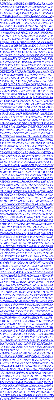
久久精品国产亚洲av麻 (43, 15)
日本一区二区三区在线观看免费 (14, 187)
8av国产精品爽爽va (18, 106)
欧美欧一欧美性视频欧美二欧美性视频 (20, 26)
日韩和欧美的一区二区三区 (11, 137)
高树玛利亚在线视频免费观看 (10, 49)
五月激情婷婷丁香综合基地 (39, 90)
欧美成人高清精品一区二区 (47, 90)
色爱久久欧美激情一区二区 (16, 73)
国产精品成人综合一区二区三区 (9, 180)
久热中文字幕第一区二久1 (26, 83)
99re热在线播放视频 (6, 154)
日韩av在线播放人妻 (39, 166)
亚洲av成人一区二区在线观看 (18, 56)
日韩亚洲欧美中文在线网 (47, 205)
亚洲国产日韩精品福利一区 (28, 93)
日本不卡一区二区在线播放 (24, 80)
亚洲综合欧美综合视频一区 (23, 101)
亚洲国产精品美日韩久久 (43, 39)
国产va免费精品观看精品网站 (20, 107)
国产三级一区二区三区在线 (41, 9)
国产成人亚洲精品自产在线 (38, 127)
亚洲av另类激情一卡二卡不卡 (30, 33)
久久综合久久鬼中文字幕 (27, 20)
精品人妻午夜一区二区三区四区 (29, 4)
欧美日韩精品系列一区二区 (23, 139)
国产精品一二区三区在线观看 (14, 133)
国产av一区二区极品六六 (17, 100)
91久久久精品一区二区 (40, 72)
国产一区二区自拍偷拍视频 (10, 194)
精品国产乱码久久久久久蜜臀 (15, 69)
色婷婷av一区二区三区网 (27, 126)
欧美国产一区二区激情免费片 (37, 3)
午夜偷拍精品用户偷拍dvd (45, 43)
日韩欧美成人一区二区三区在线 (42, 158)
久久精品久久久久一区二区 (41, 159)
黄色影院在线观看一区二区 (21, 94)
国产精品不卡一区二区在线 (6, 161)
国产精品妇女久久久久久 (30, 15)
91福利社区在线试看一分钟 (47, 41)
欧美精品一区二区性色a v (29, 96)
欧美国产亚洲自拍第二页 (28, 204)
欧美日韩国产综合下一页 (18, 167)
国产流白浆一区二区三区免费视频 (27, 125)
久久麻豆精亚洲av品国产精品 (22, 16)
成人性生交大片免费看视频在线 (37, 132)
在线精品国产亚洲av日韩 (50, 39)
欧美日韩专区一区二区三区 (45, 65)
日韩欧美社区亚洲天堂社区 (28, 87)
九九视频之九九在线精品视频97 (7, 44)
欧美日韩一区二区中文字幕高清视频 (46, 141)
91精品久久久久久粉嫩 (24, 58)
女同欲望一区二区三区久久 (19, 46)
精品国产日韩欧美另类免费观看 (9, 153)
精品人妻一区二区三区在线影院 (30, 141)
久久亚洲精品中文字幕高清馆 (34, 83)
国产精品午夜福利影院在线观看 (27, 201)
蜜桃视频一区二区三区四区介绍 (13, 141)
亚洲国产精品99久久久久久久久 (45, 69)
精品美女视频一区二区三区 (15, 177)
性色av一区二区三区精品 (17, 82)
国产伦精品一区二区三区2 (16, 72)
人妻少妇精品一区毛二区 (25, 67)
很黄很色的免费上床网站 (40, 185)
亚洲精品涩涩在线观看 (9, 110)
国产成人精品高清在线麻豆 (41, 20)
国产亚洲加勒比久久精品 (11, 10)
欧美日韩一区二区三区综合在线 (5, 111)
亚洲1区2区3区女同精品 (31, 2)
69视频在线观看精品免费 (28, 38)
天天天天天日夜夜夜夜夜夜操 (12, 193)
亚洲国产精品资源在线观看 (48, 159)
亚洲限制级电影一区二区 (38, 171)
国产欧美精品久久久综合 (47, 122)
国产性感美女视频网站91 (45, 2)
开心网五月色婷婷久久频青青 (35, 151)
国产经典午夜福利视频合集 (7, 175)
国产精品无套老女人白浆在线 (43, 93)
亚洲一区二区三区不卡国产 (13, 201)
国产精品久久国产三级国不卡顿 (32, 23)
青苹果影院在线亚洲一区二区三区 (30, 6)
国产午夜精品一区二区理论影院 (9, 43)
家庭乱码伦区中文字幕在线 (45, 210)
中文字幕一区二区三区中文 (15, 178)
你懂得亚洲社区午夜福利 (10, 61)
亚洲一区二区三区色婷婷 (13, 168)
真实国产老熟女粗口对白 (5, 195)
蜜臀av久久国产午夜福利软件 (31, 58)
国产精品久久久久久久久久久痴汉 (15, 22)
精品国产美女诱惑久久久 (17, 206)
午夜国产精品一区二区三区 (41, 35)
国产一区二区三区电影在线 (43, 25)
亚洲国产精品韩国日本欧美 (46, 31)
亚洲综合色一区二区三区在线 (26, 167)
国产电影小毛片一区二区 (27, 78)
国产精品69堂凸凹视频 (14, 30)
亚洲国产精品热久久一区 (42, 135)
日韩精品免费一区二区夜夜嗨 (33, 164)
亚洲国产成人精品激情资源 (36, 110)
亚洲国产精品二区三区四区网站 (23, 192)
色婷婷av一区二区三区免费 (30, 68)
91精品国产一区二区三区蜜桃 (10, 100)
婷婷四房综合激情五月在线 (32, 90)
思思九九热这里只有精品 (10, 35)
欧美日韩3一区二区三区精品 (14, 112)
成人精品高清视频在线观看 (11, 67)
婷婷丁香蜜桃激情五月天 (38, 28)
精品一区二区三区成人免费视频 (43, 140)
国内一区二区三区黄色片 (18, 119)
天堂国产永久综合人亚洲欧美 (33, 51)
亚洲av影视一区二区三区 (3, 169)
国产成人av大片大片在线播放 (38, 2)
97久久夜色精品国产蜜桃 (8, 165)
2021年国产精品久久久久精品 (9, 18)
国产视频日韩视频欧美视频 (23, 31)
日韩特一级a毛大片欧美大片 (24, 100)
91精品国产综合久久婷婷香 (25, 188)
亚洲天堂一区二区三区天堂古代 (25, 74)
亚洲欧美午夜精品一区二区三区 (36, 113)
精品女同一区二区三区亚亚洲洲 (32, 177)
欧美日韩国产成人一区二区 (16, 51)
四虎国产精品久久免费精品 (38, 27)
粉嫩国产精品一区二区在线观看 (30, 172)
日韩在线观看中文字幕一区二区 (45, 3)
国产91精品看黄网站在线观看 (16, 156)
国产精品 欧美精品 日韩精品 (28, 161)
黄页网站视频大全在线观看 (29, 18)
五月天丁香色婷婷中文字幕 (43, 111)
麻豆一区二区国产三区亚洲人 (16, 214)
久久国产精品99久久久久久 (37, 33)
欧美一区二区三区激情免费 (44, 143)
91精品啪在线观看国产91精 (7, 140)
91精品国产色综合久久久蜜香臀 (16, 123)
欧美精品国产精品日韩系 (11, 119)
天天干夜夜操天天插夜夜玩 (43, 179)
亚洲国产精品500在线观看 (50, 193)
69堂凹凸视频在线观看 (50, 22)
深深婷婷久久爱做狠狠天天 (46, 174)
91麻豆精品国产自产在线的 (31, 32)
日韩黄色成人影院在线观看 (4, 167)
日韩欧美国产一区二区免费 (39, 88)
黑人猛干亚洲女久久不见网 (7, 30)
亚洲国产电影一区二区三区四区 (47, 182)
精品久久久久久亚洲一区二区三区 (43, 70)
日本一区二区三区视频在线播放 (27, 55)
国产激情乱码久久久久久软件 (43, 77)
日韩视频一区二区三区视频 (21, 93)
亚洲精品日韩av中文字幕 (34, 46)
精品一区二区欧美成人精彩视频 (47, 73)
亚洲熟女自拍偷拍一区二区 (47, 116)
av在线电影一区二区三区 (26, 9)
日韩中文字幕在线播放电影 (17, 122)
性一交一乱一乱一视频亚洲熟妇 (22, 127)
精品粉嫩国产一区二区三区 (5, 149)
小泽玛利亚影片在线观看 (49, 158)
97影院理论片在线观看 (12, 57)
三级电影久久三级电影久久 (43, 59)
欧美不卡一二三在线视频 (7, 172)
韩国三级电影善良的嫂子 (27, 195)
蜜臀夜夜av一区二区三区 (28, 146)
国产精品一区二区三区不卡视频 (15, 190)
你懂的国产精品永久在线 (39, 58)
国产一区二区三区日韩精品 (23, 22)
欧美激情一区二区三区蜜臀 (7, 182)
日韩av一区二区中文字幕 (24, 2)
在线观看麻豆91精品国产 (13, 83)
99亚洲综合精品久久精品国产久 (25, 49)
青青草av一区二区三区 (12, 88)
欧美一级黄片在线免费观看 (32, 116)
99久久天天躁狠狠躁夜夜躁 (31, 65)
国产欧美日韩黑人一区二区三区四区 (37, 178)
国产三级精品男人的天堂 (23, 179)
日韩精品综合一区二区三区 (21, 59)
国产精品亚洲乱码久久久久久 (9, 179)
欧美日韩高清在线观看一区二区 (5, 97)
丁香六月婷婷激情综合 (44, 22)
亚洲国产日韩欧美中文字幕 (7, 64)
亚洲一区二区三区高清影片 (14, 175)
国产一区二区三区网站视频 (36, 96)
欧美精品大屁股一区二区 (39, 174)
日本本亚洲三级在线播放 (44, 33)
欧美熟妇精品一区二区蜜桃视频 (48, 57)
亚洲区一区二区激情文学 (5, 109)
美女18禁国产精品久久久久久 (4, 65)
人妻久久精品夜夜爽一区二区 (34, 84)
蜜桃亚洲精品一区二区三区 (42, 187)
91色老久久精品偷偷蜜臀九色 (7, 69)
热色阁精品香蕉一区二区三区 (37, 211)
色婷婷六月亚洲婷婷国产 (3, 135)
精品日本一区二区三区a (42, 207)
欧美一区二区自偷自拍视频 (20, 126)
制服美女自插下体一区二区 (23, 72)
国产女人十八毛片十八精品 (48, 124)
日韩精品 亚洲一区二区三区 (13, 161)
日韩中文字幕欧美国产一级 (20, 148)
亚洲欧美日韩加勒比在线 (6, 87)
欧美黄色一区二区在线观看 (20, 97)
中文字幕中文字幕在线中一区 (21, 25)
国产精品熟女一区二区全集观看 (23, 177)
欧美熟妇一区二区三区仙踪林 (8, 31)
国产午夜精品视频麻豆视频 (19, 75)
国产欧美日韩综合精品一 (47, 61)
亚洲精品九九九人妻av (10, 197)
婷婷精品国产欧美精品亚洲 (13, 95)
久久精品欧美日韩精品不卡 (14, 140)
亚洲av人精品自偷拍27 (43, 4)
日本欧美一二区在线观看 (20, 29)
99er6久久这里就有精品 (27, 29)
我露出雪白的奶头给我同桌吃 (30, 133)
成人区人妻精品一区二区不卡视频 (23, 175)
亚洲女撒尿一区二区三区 (28, 207)
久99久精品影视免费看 (50, 98)
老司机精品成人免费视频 (23, 203)
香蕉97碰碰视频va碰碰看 (25, 12)
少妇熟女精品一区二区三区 (12, 45)
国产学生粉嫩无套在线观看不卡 (22, 19)
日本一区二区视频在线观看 (28, 26)
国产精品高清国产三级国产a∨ (22, 141)
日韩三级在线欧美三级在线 (18, 185)
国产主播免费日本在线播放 (23, 110)
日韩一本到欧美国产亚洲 (24, 210)
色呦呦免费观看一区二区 (37, 64)
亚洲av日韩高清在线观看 (36, 25)
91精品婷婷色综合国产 (22, 62)
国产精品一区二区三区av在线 (44, 96)
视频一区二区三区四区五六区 (36, 59)
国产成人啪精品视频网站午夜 (40, 181)
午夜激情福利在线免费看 (41, 129)
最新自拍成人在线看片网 (16, 179)
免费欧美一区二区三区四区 (25, 185)
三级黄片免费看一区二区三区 (26, 209)
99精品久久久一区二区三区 (38, 86)
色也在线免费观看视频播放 (9, 206)
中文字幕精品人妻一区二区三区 (49, 129)
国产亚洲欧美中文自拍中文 (37, 69)
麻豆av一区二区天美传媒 (11, 65)
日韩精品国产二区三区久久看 (48, 9)
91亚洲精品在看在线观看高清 (38, 68)
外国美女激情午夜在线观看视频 (30, 39)
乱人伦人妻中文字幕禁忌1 (3, 35)
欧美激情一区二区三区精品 (10, 122)
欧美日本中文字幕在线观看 (30, 22)
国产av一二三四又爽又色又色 (46, 6)
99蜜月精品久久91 (49, 81)
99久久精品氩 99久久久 (41, 126)
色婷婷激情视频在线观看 (37, 44)
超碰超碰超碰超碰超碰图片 (36, 154)
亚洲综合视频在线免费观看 (14, 94)
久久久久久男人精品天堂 (6, 54)
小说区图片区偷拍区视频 (27, 162)
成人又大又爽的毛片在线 (21, 20)
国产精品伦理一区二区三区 (8, 73)
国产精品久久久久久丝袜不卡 (8, 156)
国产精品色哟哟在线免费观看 (48, 10)
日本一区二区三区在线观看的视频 (46, 138)
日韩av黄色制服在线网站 (32, 213)
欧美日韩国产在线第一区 (36, 179)
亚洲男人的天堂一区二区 (7, 68)
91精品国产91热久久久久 (5, 141)
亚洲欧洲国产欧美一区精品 (14, 16)
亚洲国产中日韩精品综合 (27, 107)
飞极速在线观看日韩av (39, 43)
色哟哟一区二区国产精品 (39, 78)
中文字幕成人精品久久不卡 (17, 138)
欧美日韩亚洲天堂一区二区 (43, 146)
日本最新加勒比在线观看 (27, 149)
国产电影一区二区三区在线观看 (25, 106)
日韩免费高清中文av (42, 30)
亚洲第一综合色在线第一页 (22, 7)
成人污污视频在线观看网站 (7, 27)
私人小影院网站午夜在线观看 (11, 185)
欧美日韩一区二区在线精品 (20, 146)
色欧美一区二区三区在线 (48, 35)
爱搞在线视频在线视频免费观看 (21, 132)
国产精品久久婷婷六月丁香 (29, 203)
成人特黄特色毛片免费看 (18, 41)
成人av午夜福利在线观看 (6, 132)
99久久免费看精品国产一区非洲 (28, 113)
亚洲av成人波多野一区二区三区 (43, 163)
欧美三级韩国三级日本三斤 (33, 29)
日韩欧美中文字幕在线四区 (35, 81)
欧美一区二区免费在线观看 (20, 109)
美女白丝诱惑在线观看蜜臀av (31, 73)
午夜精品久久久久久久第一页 (7, 38)
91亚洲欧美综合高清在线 (43, 87)
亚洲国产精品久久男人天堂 (5, 71)
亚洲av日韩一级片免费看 (48, 38)
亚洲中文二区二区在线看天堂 (12, 126)
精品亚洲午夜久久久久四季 (8, 192)
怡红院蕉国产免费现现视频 (49, 45)
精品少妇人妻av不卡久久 (6, 171)
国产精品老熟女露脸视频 (25, 191)
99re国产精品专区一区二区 (36, 18)
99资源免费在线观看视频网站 (22, 155)
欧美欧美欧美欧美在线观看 (14, 62)
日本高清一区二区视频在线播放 (16, 32)
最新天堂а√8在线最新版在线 (25, 169)
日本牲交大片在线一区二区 (37, 203)
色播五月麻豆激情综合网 (15, 3)
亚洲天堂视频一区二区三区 (43, 14)
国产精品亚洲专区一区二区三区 (37, 155)
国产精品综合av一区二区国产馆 (46, 103)
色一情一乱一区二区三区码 (45, 175)
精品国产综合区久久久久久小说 (24, 28)
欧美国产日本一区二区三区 (19, 70)
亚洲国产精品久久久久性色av (43, 94)
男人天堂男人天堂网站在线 (40, 51)
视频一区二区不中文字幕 (5, 26)
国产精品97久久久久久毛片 (42, 74)
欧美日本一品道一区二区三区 (41, 54)
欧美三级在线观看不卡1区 (44, 110)
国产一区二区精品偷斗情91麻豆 (15, 64)
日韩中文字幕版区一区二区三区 (15, 104)
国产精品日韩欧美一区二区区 (12, 70)
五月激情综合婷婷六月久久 (8, 6)
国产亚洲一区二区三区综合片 (4, 137)
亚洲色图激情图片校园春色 (8, 52)
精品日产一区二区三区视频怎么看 (6, 155)
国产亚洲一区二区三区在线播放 (39, 182)
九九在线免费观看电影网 (3, 2)
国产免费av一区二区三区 (22, 39)
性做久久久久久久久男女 (17, 49)
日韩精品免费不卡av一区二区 (8, 177)
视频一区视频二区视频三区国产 (17, 99)
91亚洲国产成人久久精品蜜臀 (27, 5)
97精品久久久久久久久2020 (34, 20)
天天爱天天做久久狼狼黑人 (24, 43)
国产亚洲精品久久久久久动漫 (8, 178)
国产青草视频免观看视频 (3, 185)
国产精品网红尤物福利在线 (16, 86)
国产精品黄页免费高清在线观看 (23, 165)
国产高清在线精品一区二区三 (24, 153)
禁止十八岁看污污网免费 (47, 13)
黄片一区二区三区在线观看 (22, 44)
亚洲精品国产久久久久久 (40, 67)
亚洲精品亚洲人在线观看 (13, 111)
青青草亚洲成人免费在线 (10, 84)
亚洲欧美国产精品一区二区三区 (17, 90)
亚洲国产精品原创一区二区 (16, 205)
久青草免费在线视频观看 (7, 93)
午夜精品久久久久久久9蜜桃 (37, 52)
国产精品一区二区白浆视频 (16, 52)
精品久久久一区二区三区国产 (27, 111)
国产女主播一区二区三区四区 (36, 26)
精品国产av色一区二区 (20, 201)
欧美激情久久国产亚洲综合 (6, 133)
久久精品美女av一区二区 (11, 58)
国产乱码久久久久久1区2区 (21, 38)
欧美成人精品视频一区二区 (42, 201)
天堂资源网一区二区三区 (50, 179)
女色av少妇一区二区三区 (48, 195)
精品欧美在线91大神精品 (8, 62)
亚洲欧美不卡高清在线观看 (44, 44)
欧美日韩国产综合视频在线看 (15, 116)
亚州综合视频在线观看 (48, 5)
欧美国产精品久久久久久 (18, 10)
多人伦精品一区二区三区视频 (40, 213)
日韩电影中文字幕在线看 (24, 123)
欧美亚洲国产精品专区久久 (15, 44)
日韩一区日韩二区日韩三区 (45, 167)
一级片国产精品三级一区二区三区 (37, 16)
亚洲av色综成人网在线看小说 (18, 209)
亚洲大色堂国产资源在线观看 (25, 158)
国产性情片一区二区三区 (23, 64)
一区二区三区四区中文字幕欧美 (25, 205)
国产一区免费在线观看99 (8, 142)
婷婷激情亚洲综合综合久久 (14, 155)
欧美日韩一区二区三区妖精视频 (16, 13)
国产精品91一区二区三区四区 (46, 82)
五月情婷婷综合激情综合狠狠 (5, 146)
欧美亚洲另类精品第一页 (36, 4)
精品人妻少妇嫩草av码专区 (4, 67)
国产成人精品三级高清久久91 (45, 127)
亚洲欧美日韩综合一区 (48, 149)
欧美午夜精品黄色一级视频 (22, 69)
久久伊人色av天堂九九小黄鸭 (48, 49)
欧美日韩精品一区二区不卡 (9, 36)
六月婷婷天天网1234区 (29, 179)
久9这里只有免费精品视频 (30, 64)
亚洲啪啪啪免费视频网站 (24, 194)
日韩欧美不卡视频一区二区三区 (38, 91)
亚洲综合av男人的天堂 (45, 85)
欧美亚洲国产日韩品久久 (8, 13)
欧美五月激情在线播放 (39, 150)
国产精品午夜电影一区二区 (45, 166)
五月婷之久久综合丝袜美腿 (10, 184)
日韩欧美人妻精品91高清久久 (40, 124)
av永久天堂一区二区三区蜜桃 (28, 187)
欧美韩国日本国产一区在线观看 (11, 120)
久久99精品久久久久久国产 (43, 95)
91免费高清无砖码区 (19, 168)
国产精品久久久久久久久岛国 (43, 161)
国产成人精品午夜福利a (21, 142)
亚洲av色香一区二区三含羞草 (49, 106)
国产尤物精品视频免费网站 (17, 61)
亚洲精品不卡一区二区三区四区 (31, 31)
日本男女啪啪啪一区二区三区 (39, 42)
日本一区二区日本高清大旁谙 (7, 166)
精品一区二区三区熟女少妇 (14, 14)
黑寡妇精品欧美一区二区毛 (10, 2)
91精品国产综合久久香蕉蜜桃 (17, 197)
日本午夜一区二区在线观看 (23, 15)
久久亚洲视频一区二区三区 (25, 56)
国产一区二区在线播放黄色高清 (42, 200)
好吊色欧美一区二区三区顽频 (47, 88)
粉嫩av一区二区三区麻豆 (18, 181)
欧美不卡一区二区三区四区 (39, 122)
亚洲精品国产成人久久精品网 (21, 77)
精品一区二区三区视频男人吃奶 (6, 98)
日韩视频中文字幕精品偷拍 (41, 106)
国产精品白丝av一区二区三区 (30, 127)
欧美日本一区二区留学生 (39, 188)
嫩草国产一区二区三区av (29, 14)
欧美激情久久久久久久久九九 (10, 150)
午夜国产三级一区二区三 (31, 197)
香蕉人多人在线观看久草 (9, 210)
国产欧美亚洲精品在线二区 (15, 7)
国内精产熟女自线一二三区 (13, 154)
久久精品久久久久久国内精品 (11, 85)
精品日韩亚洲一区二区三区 (11, 75)
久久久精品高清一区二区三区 (8, 114)
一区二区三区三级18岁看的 (16, 103)
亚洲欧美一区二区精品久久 (44, 26)
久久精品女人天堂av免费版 (25, 90)
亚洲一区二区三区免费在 (23, 104)
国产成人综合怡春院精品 (48, 109)
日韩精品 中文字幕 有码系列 (17, 84)
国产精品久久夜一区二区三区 (4, 5)
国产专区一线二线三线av (13, 148)
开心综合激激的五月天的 (10, 90)
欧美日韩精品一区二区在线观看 (44, 97)
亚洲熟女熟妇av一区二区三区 (8, 203)
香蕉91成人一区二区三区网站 (14, 68)
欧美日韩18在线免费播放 (41, 10)
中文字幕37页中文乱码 (42, 109)
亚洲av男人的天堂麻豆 (31, 180)
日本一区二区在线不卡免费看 (17, 180)
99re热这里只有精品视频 (32, 28)
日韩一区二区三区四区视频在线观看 (32, 72)
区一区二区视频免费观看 (47, 169)
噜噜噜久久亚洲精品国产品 (34, 126)
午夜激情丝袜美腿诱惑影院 (34, 55)
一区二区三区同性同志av (18, 71)
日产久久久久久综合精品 (22, 33)
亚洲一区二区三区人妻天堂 (14, 19)
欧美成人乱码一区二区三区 (22, 3)
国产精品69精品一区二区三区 (32, 67)
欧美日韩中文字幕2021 (50, 84)
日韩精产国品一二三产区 (34, 129)
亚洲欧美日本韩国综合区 (38, 210)
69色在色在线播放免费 (45, 165)
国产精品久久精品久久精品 (49, 207)
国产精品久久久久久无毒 (40, 61)
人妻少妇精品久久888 (35, 187)
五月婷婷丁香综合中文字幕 (39, 56)
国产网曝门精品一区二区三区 (25, 184)
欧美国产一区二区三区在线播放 (17, 188)
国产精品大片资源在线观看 (5, 20)
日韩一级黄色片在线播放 (30, 19)
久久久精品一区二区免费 (9, 101)
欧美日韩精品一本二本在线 (16, 110)
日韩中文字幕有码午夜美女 (42, 45)
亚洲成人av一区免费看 (19, 67)
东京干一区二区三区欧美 (7, 33)
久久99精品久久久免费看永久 (34, 10)
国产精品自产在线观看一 (24, 138)
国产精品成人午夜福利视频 (24, 214)
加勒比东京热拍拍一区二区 (32, 169)
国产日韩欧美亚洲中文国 (9, 51)
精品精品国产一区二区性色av (35, 75)
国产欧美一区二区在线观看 (47, 12)
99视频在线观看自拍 (8, 14)
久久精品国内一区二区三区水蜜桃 (10, 74)
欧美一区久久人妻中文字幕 (44, 18)
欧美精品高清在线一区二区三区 (9, 138)
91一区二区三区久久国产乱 (10, 23)
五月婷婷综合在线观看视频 (32, 205)
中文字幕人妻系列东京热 (32, 56)
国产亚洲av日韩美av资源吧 (30, 182)
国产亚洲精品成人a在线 (14, 29)
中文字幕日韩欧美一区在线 (46, 68)
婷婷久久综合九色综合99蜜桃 (8, 3)
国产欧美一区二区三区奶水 (29, 77)
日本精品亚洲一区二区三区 (39, 191)
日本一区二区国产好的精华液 (12, 152)
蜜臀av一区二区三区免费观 (27, 70)
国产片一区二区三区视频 (11, 26)
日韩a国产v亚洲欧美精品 (22, 178)
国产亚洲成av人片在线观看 (49, 55)
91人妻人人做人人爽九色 (29, 178)
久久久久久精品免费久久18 (20, 95)
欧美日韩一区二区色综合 (25, 181)
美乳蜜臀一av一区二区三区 (17, 58)
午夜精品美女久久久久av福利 (46, 133)
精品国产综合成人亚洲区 (14, 93)
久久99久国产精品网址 (40, 152)
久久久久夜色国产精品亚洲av (33, 190)
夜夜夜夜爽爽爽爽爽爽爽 (19, 130)
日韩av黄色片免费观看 (10, 103)
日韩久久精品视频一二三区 (22, 91)
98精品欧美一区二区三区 (14, 77)
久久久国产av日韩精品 (39, 85)
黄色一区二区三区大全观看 (13, 149)
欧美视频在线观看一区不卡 (27, 163)
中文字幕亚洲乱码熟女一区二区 (32, 166)
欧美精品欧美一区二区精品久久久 (47, 153)
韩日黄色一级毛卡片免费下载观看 (18, 163)
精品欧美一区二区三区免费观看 (44, 148)
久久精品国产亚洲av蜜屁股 (13, 151)
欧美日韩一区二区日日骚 (46, 42)
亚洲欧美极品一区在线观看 (43, 75)
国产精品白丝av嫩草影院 (42, 137)
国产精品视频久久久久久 (10, 124)
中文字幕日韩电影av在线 (44, 197)
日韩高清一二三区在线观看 (32, 13)
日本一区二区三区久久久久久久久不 (16, 42)
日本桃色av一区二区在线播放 (49, 83)
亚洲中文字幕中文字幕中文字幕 (34, 119)
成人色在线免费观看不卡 (18, 65)
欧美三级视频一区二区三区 (7, 22)
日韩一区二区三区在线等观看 (50, 20)
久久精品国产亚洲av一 (8, 17)
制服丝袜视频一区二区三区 (28, 30)
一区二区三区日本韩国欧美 (32, 12)
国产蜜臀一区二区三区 (18, 57)
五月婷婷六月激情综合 (39, 65)
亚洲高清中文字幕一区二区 (21, 151)
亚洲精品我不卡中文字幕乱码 (17, 169)
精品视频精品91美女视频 (28, 151)
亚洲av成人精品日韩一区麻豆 (5, 88)
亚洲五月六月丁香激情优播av (33, 159)
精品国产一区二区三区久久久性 (31, 27)
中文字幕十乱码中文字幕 (46, 172)
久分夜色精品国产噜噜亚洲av (25, 164)
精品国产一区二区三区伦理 (45, 28)
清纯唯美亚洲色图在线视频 (32, 71)
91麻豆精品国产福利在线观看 (29, 62)
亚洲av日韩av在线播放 (14, 38)
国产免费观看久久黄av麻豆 (15, 96)
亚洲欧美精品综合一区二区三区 (13, 20)
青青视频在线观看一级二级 (36, 14)
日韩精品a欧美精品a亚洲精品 (41, 208)
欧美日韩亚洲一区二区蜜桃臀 (15, 27)
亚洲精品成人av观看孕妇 (22, 96)
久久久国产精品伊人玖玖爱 (16, 28)
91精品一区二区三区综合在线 (43, 98)
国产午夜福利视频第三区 (47, 23)
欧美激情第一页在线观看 (25, 88)
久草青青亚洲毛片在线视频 (24, 61)
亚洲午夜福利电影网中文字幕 (31, 86)
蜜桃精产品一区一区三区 (6, 83)
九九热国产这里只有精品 (47, 191)
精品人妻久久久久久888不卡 (47, 56)
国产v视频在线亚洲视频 (5, 45)
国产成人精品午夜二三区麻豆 (13, 146)
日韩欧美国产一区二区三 (37, 197)
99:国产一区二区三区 (3, 188)
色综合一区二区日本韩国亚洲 (36, 30)
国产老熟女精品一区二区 (48, 208)
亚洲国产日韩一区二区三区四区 (4, 208)
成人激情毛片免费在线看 (13, 113)
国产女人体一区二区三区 (33, 124)
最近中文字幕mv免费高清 (46, 48)
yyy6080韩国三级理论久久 (47, 71)
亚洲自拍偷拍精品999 (18, 85)
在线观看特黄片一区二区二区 (14, 98)
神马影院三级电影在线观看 (32, 181)
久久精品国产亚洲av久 (12, 71)
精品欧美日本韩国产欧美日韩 (21, 87)
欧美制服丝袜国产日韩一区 (40, 190)
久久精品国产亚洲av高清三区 (12, 107)
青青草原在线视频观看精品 (33, 99)
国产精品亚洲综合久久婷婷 (29, 16)
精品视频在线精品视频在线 (38, 138)
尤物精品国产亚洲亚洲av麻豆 (49, 168)
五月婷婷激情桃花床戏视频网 (33, 120)
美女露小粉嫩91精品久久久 (24, 36)
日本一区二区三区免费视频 (37, 103)
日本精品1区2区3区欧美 (44, 194)
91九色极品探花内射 (36, 145)
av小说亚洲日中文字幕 (34, 195)
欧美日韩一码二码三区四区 (4, 193)
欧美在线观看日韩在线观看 (23, 174)
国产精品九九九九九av (28, 94)
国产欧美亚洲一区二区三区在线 (9, 213)
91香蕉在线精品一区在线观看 (45, 206)
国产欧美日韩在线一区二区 (25, 41)
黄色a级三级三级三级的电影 (17, 164)
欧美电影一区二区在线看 (8, 116)
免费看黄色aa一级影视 (43, 17)
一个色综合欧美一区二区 (19, 152)
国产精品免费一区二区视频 (37, 194)
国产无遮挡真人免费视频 (11, 158)
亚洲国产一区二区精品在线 (30, 103)
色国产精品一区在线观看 (30, 211)
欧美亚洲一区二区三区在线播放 (27, 129)
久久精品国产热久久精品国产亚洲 (20, 137)
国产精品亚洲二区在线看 (14, 142)
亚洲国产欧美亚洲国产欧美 (19, 45)
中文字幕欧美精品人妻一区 (32, 122)
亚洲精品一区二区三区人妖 (42, 198)
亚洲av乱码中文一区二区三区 (38, 165)
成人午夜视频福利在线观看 (6, 4)
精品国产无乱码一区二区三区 (18, 184)
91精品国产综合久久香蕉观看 (30, 104)
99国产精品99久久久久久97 (29, 155)
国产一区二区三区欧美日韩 (9, 86)
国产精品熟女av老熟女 (8, 29)
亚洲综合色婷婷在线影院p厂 (12, 195)
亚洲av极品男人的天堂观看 (30, 7)
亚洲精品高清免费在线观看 (7, 25)
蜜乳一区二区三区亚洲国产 (38, 32)
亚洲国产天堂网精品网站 (13, 4)
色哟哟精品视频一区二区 (36, 77)
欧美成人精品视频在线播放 (48, 107)
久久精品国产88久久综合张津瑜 (28, 154)
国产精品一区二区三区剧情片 (8, 28)
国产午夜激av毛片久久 (31, 194)
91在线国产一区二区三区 (38, 22)
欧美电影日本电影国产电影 (20, 154)
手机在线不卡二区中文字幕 (49, 198)
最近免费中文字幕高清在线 (46, 114)
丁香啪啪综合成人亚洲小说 (39, 12)
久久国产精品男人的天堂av (41, 83)
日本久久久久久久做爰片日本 (22, 133)
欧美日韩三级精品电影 (33, 85)
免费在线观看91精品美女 (17, 2)
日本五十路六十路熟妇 (39, 167)
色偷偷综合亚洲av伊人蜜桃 (12, 46)
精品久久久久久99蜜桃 (16, 18)
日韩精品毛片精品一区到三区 (17, 48)
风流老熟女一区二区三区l (25, 120)
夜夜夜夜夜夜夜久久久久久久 (9, 48)
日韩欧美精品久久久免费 (13, 132)
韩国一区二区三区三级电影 (19, 129)
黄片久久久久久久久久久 (3, 84)
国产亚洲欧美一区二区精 (20, 149)
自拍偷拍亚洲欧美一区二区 (7, 81)
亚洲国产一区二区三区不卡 (35, 207)
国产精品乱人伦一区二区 (35, 204)
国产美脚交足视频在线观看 (49, 187)
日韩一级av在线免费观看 (37, 101)
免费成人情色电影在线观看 (34, 35)
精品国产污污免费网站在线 (9, 164)
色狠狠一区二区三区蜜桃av (40, 205)
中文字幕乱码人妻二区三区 (30, 145)
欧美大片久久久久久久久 (45, 52)
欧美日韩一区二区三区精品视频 (4, 46)
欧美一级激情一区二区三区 (20, 111)
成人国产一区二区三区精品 (9, 188)
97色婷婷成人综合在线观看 (39, 31)
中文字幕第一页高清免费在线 (35, 111)
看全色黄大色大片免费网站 (47, 204)
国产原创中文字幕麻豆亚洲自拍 (24, 13)
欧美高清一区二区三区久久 (14, 207)
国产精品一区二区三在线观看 (4, 70)
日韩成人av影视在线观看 (16, 6)
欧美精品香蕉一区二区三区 (39, 73)
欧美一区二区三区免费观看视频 (6, 113)
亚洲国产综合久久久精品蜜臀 (45, 142)
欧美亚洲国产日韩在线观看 (17, 124)
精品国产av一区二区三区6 (28, 98)
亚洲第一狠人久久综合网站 (45, 156)
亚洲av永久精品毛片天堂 (22, 18)
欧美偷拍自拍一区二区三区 (14, 78)
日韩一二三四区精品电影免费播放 (25, 85)
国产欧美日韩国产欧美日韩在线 (11, 129)
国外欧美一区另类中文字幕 (35, 93)
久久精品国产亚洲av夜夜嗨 (32, 88)
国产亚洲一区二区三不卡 (21, 187)
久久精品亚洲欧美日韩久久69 (40, 57)
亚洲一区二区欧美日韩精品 (25, 168)
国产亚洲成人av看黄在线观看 (32, 43)
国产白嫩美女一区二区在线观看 (26, 99)
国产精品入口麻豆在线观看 (10, 209)
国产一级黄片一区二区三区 (16, 31)
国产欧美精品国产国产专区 (9, 72)
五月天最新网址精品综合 (17, 150)
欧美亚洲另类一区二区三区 (46, 152)
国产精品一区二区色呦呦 (31, 165)
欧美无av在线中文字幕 (25, 23)
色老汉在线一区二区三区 (37, 15)
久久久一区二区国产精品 (44, 192)
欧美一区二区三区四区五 (47, 29)
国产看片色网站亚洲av (47, 185)
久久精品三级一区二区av (31, 138)
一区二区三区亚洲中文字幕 (45, 132)
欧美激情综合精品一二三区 (11, 106)
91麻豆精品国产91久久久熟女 (18, 35)
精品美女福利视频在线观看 (3, 12)
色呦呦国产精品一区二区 (3, 129)
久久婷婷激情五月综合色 (19, 12)
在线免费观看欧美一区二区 (40, 116)
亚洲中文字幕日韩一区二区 (22, 14)
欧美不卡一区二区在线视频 (23, 114)
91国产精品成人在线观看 (5, 125)
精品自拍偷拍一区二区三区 (36, 62)
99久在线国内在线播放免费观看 (45, 113)
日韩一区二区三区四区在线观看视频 (35, 136)
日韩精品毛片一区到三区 (40, 48)
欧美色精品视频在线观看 (30, 192)
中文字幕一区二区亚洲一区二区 (49, 184)
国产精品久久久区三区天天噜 (30, 91)
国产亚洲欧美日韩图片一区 (14, 17)
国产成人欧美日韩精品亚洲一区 (34, 184)
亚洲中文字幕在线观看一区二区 (15, 33)
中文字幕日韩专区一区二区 (46, 72)
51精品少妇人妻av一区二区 (44, 7)
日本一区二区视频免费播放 (3, 56)
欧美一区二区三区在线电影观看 (29, 112)
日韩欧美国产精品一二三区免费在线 (24, 116)
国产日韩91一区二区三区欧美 (7, 143)
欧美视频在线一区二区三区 (16, 153)
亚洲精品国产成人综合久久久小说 (25, 84)
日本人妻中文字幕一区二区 (23, 52)
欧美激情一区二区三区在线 (33, 41)
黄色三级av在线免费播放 (47, 130)
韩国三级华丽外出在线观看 (39, 114)
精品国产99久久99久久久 (11, 200)
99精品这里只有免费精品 (11, 9)
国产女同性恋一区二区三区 (41, 168)
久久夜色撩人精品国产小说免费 (6, 16)
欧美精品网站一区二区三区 (34, 5)
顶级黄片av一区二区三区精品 (29, 17)
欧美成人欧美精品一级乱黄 (17, 191)
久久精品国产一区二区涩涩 (40, 169)
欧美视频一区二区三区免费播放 (31, 42)
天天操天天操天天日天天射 (18, 208)
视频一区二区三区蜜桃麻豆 (33, 49)
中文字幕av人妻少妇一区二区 (15, 143)
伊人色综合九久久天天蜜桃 (32, 57)
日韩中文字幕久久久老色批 (9, 99)
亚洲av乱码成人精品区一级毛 (18, 135)
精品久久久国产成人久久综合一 (49, 46)
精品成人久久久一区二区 (21, 162)
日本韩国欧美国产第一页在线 (45, 104)
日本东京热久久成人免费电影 (10, 163)
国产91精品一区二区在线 (40, 120)
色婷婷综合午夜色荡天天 (6, 187)
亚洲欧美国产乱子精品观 (11, 56)
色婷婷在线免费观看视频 (8, 7)
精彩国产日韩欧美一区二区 (21, 204)
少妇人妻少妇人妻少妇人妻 (48, 209)
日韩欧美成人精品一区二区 (21, 30)
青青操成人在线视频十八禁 (41, 5)
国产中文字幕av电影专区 (11, 5)
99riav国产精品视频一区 (41, 38)
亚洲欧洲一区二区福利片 (7, 148)
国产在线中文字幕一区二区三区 (24, 117)
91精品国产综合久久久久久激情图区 (45, 117)
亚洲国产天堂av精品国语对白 (38, 80)
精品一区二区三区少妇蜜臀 (25, 48)
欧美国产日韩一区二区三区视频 (38, 180)
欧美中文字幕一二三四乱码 (6, 95)
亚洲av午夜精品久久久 (8, 42)
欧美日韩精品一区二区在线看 (9, 205)
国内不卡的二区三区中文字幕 (46, 16)
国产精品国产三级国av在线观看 (26, 10)
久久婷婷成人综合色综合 (50, 136)
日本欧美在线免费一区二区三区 (25, 124)
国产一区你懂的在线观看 (36, 98)
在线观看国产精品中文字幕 (7, 19)
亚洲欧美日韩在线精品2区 (46, 32)
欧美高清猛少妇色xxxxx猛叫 (40, 49)
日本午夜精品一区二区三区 (15, 165)
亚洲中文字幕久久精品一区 (20, 198)
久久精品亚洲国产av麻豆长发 (34, 107)
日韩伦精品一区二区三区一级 (46, 58)
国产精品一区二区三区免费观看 (36, 97)
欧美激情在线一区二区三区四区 (49, 135)
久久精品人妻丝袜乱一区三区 (33, 9)
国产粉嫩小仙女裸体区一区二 (18, 23)
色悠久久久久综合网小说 (8, 207)
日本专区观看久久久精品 (34, 38)
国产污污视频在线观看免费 (45, 139)
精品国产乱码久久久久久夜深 (6, 204)
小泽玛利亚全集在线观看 (38, 6)
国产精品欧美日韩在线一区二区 (15, 145)
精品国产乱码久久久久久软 (49, 151)
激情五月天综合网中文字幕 (24, 166)
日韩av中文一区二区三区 (11, 55)
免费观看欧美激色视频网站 (5, 57)
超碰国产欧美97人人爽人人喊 (26, 119)
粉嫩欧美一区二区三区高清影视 (34, 45)
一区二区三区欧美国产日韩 (35, 125)
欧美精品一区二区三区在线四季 (35, 94)
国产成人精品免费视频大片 (43, 136)
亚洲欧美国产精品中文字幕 (24, 57)
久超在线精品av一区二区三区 (4, 130)
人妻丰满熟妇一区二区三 (7, 59)
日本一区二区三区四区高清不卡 (29, 142)
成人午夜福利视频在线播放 (43, 154)
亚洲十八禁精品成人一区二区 (39, 123)
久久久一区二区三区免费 (38, 206)
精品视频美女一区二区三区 (26, 46)
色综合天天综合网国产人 (29, 3)
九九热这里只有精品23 (24, 86)
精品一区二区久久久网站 (19, 193)
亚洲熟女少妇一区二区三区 (46, 91)
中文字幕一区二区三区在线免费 (48, 100)
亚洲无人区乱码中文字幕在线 (45, 203)
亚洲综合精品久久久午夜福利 (32, 191)
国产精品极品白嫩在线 (41, 204)
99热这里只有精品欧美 (31, 117)
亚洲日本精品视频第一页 (49, 201)
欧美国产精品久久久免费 (23, 145)
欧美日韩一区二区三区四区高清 (40, 130)
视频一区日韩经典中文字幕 (35, 109)
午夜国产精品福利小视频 (3, 23)
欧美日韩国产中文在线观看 (33, 185)
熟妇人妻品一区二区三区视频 (38, 133)
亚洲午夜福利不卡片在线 (46, 27)
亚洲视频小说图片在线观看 (46, 177)
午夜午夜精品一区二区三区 (5, 201)
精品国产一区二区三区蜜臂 (23, 182)
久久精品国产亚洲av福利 (49, 17)
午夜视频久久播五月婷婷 (41, 29)
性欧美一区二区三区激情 (21, 112)
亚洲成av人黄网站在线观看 (42, 55)
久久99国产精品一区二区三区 (48, 120)
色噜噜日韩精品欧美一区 (14, 162)
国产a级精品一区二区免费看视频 (36, 148)
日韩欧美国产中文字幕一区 (45, 86)
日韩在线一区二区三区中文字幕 (47, 123)
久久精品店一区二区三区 (49, 30)
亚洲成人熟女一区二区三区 (47, 190)
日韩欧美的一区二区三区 (22, 98)
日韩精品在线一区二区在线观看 (6, 94)
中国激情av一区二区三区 (21, 161)
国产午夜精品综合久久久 (22, 6)
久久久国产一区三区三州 (44, 211)
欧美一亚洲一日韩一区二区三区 (22, 171)
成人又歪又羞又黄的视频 (14, 59)
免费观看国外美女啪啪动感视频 (9, 80)
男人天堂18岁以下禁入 (16, 39)
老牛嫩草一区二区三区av (47, 51)
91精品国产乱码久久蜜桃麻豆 (25, 159)
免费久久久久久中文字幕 (38, 156)
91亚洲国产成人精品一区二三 (31, 82)
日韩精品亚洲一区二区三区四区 (26, 35)
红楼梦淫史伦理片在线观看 (11, 130)
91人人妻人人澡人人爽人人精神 (28, 198)
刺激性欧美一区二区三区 (26, 45)
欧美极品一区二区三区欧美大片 (32, 174)
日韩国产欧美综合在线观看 (49, 54)
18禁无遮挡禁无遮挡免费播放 (19, 55)
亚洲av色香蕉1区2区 (23, 42)
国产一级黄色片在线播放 (8, 32)
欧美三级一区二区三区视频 (26, 152)
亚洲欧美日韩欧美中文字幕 (28, 59)
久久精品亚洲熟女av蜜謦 (36, 140)
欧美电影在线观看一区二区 (24, 156)
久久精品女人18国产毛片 (32, 188)
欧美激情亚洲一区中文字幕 (39, 71)
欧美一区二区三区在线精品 (43, 81)
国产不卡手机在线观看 (43, 64)
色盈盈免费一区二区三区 (11, 167)
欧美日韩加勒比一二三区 (10, 15)
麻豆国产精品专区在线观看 (43, 125)
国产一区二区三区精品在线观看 (42, 84)
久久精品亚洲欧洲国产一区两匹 (37, 19)
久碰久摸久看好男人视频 (37, 104)
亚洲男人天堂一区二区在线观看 (9, 39)
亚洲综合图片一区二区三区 (24, 32)
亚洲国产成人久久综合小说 (39, 13)
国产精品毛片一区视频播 (8, 96)
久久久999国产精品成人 (45, 150)
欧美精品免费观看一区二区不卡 (6, 162)
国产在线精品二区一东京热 (13, 204)
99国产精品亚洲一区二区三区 (17, 36)
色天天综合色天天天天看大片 (21, 4)
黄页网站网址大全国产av (32, 130)
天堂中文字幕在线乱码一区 (40, 41)
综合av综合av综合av (20, 78)
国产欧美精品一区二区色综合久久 (26, 135)
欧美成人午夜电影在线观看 (17, 159)
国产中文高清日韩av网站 (12, 181)
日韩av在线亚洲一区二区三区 (6, 151)
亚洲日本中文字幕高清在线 (37, 141)
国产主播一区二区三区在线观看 (24, 51)
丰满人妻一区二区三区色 (46, 188)
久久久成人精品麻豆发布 (30, 52)
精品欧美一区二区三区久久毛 (46, 178)
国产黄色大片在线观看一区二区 (34, 193)
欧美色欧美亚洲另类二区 (14, 127)
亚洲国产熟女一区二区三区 (22, 27)
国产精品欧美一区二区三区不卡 (32, 36)
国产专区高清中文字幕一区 (25, 122)
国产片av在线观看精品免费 (29, 25)
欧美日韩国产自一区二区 (25, 65)
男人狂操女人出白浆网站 (41, 107)
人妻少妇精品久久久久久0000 (7, 127)
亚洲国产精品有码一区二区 (25, 200)
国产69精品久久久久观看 (14, 25)
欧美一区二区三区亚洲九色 (27, 148)
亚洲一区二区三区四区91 (19, 88)
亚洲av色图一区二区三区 (22, 172)
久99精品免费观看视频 (18, 74)
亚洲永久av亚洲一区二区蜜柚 (32, 100)
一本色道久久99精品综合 (42, 151)
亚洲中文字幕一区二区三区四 (19, 5)
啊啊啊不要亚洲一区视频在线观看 (34, 74)
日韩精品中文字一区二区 (17, 194)
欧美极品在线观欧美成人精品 (6, 211)
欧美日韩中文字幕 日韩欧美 (19, 125)
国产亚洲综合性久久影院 (19, 83)
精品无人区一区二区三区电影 (17, 210)
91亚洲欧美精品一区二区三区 (11, 12)
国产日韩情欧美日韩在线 (49, 64)
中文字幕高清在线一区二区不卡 (34, 168)
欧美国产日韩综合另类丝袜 (47, 67)
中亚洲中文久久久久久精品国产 (7, 145)
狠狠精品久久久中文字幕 (26, 136)
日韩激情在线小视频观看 (31, 175)
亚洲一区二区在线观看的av (28, 109)
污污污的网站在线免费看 (41, 149)
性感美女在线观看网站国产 (13, 97)
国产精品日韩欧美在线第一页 (32, 48)
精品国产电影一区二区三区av (28, 95)
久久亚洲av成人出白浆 (17, 15)
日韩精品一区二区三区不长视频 (48, 99)
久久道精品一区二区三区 (16, 117)
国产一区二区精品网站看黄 (16, 43)
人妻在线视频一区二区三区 (29, 132)
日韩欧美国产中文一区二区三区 (23, 68)
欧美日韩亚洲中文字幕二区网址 (15, 182)
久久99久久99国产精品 (3, 164)
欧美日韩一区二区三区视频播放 (18, 9)
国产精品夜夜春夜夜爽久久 (31, 210)
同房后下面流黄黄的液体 (15, 91)
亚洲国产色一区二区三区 (17, 80)
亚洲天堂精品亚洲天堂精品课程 (41, 36)
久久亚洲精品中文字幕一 (10, 169)
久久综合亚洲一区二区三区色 (10, 159)
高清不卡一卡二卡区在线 (22, 81)
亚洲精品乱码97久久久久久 (33, 208)
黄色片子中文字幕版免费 (19, 120)
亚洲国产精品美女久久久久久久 (27, 75)
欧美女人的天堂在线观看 (39, 82)
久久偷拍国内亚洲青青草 (37, 7)
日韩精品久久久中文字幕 (36, 17)
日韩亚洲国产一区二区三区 (31, 206)
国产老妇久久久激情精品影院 (41, 46)
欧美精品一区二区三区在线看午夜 (45, 101)
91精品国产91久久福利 (37, 39)
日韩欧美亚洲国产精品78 (39, 177)
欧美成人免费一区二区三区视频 (6, 78)
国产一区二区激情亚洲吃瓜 (45, 80)
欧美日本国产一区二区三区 (14, 81)
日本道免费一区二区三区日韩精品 (32, 61)
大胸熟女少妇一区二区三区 (4, 126)
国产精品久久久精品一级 (24, 150)
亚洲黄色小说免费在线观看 (4, 119)
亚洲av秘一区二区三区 (10, 82)
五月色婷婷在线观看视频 (20, 113)
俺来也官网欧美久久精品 (22, 140)
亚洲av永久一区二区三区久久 (11, 41)
